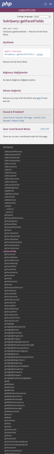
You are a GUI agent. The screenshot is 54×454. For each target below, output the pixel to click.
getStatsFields (10, 433)
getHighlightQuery (12, 354)
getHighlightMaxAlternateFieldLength (19, 345)
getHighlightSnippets (13, 375)
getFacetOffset (10, 266)
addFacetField (10, 164)
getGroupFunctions (12, 300)
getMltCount (9, 387)
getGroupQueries (11, 315)
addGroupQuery (11, 182)
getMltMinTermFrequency (15, 405)
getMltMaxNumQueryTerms (15, 393)
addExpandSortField (12, 155)
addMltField (9, 191)
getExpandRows (11, 224)
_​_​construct (9, 209)
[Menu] (50, 4)
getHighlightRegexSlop (13, 363)
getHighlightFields (12, 330)
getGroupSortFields (12, 318)
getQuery (8, 414)
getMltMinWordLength (13, 408)
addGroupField (10, 176)
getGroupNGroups (12, 309)
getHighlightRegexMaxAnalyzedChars (19, 357)
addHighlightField (11, 188)
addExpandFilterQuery (13, 152)
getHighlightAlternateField (15, 327)
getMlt (7, 381)
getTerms (8, 436)
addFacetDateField (12, 158)
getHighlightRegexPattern (15, 360)
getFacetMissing (11, 263)
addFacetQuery (11, 167)
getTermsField (10, 439)
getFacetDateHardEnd (13, 242)
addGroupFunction (12, 179)
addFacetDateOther (12, 161)
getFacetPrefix (10, 269)
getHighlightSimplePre (13, 372)
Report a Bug (18, 120)
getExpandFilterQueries (14, 218)
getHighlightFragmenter (14, 336)
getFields (8, 278)
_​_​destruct (9, 212)
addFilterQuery (10, 173)
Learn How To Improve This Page (17, 117)
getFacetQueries (11, 272)
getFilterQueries (11, 282)
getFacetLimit (10, 254)
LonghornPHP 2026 (27, 10)
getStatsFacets (10, 430)
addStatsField (10, 203)
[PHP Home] (7, 4)
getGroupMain (10, 306)
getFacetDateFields (12, 236)
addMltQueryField (12, 194)
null (39, 98)
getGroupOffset (11, 312)
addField (8, 170)
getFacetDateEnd (11, 233)
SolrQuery (8, 147)
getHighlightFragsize (13, 339)
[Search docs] (45, 4)
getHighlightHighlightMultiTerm (17, 342)
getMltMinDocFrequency (14, 402)
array (40, 54)
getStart (8, 424)
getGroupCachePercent (14, 288)
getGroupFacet (10, 291)
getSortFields (10, 421)
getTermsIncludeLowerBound (16, 442)
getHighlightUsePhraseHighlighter (18, 378)
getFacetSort (10, 275)
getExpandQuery (11, 221)
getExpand (9, 215)
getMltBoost (9, 384)
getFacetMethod (11, 257)
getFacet (8, 230)
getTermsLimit (10, 448)
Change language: (25, 16)
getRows (8, 417)
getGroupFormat (11, 297)
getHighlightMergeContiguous (16, 351)
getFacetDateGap (11, 239)
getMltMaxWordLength (13, 399)
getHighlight (9, 324)
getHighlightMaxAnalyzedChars (17, 348)
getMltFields (9, 390)
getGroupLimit (10, 303)
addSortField (10, 197)
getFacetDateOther (12, 245)
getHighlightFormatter (13, 333)
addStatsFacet (10, 200)
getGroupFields (11, 294)
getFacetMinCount (12, 260)
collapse (8, 206)
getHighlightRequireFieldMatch (17, 366)
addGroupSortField (12, 185)
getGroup (8, 285)
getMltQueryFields (12, 411)
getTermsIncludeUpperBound (16, 445)
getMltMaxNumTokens (13, 396)
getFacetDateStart (12, 248)
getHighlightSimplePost (14, 369)
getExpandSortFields (13, 227)
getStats (8, 427)
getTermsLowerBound (13, 451)
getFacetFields (10, 251)
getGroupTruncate (12, 321)
